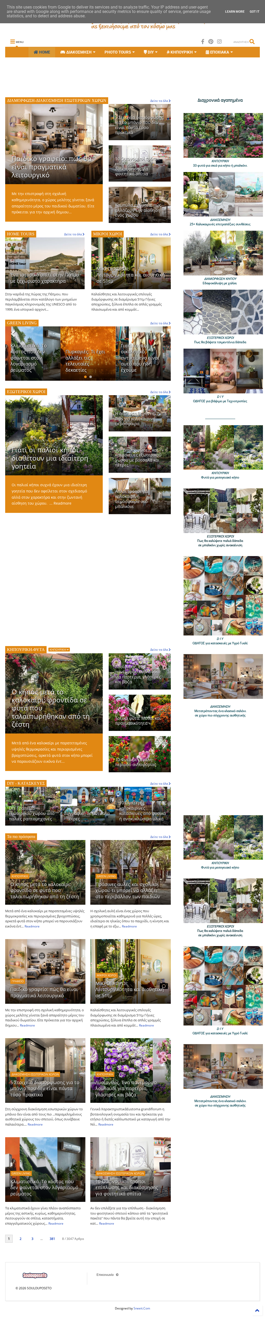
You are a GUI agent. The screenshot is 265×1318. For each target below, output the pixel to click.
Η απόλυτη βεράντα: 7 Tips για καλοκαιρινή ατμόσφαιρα (137, 418)
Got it (254, 11)
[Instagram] (219, 41)
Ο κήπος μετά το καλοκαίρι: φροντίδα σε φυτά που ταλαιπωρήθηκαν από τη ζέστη (44, 890)
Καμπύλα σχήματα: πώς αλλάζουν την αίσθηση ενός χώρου (138, 210)
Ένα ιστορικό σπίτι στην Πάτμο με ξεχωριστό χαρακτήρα (44, 278)
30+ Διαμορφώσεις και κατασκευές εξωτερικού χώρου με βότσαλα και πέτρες (138, 457)
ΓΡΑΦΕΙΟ (18, 981)
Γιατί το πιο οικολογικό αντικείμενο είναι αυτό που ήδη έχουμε (84, 357)
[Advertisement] (99, 76)
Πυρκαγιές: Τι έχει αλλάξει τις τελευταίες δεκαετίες (30, 360)
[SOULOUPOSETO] (132, 30)
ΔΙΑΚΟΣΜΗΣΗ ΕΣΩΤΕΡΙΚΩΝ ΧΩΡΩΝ (35, 1074)
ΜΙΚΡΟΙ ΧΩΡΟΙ (106, 975)
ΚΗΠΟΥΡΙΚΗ (58, 649)
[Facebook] (202, 41)
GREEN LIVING (106, 876)
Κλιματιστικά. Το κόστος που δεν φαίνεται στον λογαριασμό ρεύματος (44, 1187)
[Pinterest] (210, 41)
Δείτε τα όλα (159, 837)
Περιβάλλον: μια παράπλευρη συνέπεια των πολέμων (139, 360)
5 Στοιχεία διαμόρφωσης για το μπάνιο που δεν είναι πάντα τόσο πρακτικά (139, 125)
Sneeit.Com (142, 1308)
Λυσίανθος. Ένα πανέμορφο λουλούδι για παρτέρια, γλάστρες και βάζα (138, 674)
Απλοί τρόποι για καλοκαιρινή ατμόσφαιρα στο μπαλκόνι (131, 499)
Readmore (62, 503)
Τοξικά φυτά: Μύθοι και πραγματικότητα (138, 720)
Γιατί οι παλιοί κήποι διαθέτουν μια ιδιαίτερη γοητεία (50, 457)
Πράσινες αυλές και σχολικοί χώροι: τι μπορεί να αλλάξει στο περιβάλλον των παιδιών (127, 890)
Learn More (235, 11)
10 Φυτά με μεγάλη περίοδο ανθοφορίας (135, 762)
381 (52, 1239)
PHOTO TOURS (118, 52)
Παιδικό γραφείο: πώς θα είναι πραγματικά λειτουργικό (52, 166)
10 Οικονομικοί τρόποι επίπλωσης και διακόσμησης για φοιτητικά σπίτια (137, 166)
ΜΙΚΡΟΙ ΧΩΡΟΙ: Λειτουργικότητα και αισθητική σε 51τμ (131, 275)
